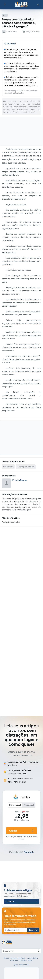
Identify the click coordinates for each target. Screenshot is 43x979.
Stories (30, 960)
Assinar (13, 830)
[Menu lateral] (5, 4)
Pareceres (14, 960)
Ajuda (16, 964)
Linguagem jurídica (25, 466)
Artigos (6, 958)
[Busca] (38, 4)
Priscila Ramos (19, 480)
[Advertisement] (21, 618)
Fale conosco (24, 964)
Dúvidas (23, 960)
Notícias (14, 958)
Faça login (29, 852)
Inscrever (33, 930)
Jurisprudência (32, 958)
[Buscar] (38, 950)
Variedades (8, 466)
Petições (21, 958)
